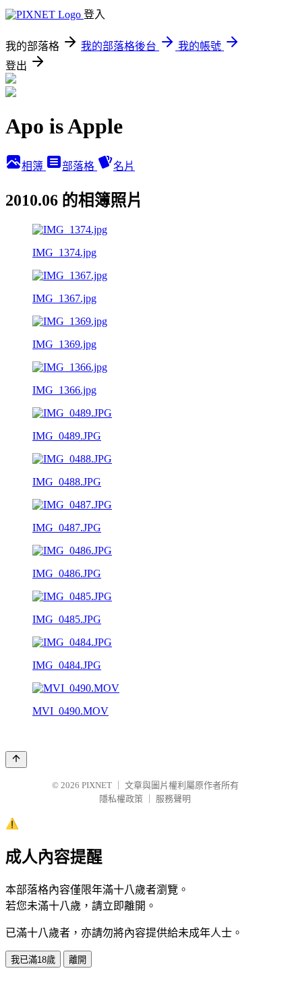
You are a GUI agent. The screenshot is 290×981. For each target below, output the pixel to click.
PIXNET (97, 785)
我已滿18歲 (33, 960)
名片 (124, 166)
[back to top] (16, 759)
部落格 (79, 166)
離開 (77, 960)
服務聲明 (173, 799)
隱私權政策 (121, 799)
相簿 (34, 166)
